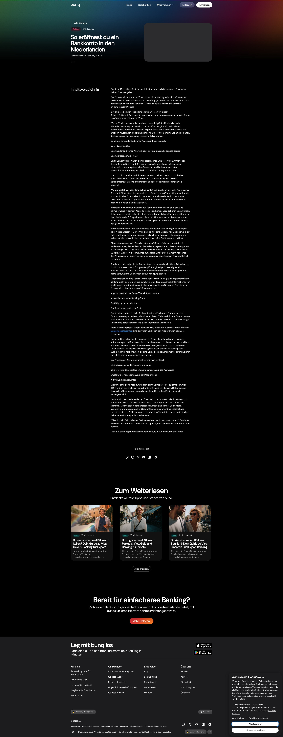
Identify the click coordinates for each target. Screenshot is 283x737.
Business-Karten (115, 692)
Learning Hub (150, 676)
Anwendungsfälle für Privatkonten (81, 673)
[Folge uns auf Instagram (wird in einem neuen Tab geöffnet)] (183, 724)
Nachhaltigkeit (188, 687)
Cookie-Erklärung (152, 726)
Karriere (184, 676)
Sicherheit (186, 682)
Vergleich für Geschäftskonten (122, 687)
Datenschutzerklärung (110, 726)
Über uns (185, 692)
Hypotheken (150, 687)
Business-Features (116, 682)
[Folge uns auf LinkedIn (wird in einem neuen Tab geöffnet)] (149, 457)
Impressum (75, 726)
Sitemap (163, 726)
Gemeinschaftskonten (121, 330)
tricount (148, 692)
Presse (184, 671)
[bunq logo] (75, 5)
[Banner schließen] (73, 732)
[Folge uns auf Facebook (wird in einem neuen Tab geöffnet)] (155, 457)
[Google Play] (203, 652)
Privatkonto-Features (81, 685)
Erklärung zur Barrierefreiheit (131, 726)
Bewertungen (150, 682)
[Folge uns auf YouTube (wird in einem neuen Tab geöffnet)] (196, 724)
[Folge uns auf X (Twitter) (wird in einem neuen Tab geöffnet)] (138, 457)
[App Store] (204, 645)
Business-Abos (114, 676)
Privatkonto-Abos (80, 679)
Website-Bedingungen (90, 726)
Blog (146, 671)
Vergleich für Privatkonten (83, 690)
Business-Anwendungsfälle (120, 671)
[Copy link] (127, 457)
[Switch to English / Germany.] (209, 732)
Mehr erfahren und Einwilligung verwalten (250, 718)
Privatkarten (77, 695)
